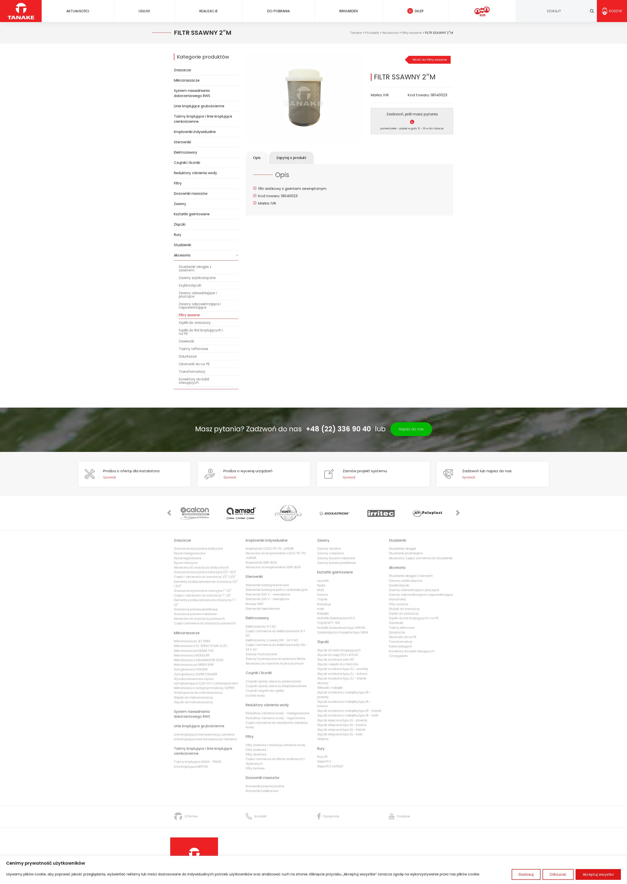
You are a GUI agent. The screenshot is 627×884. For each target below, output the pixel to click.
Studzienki (182, 244)
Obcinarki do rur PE (194, 364)
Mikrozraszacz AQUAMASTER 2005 (199, 660)
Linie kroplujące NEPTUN (191, 766)
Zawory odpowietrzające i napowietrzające (200, 306)
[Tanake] (21, 10)
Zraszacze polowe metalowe (195, 614)
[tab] (257, 158)
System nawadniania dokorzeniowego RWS (192, 93)
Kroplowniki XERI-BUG (261, 562)
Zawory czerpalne (330, 553)
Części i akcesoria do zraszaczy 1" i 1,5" (202, 595)
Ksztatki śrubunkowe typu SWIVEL (341, 628)
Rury (177, 234)
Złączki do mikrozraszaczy (193, 702)
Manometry (397, 599)
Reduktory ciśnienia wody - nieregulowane (277, 713)
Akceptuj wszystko (598, 874)
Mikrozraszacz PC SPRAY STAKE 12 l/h (200, 646)
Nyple (321, 585)
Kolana (322, 595)
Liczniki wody (255, 695)
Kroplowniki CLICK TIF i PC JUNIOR (270, 548)
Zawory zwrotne (328, 548)
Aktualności (77, 11)
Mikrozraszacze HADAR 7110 (194, 651)
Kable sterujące (400, 646)
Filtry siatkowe (256, 750)
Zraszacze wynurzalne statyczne (198, 548)
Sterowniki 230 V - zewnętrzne (267, 599)
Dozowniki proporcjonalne (265, 786)
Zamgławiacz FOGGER (191, 669)
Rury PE (322, 757)
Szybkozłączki (190, 285)
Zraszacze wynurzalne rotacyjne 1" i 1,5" (202, 591)
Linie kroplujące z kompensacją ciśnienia (204, 734)
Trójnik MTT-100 (328, 623)
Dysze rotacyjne (185, 563)
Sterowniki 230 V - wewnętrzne (268, 594)
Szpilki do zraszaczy (195, 322)
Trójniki (322, 599)
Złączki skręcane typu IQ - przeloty (342, 720)
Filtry (178, 183)
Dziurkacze (188, 356)
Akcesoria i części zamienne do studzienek (420, 558)
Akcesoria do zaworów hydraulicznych (275, 663)
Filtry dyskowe (256, 754)
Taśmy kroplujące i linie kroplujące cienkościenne (203, 119)
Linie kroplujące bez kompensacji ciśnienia (205, 739)
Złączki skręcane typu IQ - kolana (341, 725)
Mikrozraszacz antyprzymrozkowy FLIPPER (204, 688)
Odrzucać (558, 874)
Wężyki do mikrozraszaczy (193, 697)
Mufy (320, 590)
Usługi (144, 11)
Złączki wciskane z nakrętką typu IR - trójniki (349, 711)
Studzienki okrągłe (402, 548)
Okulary (322, 683)
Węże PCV (324, 761)
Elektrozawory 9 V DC (261, 626)
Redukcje (324, 604)
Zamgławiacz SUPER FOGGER (195, 674)
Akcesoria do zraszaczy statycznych (201, 567)
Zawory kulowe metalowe (336, 558)
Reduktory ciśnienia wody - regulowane (275, 718)
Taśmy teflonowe (193, 348)
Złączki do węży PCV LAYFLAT (338, 655)
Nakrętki (323, 613)
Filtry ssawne (189, 315)
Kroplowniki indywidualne (195, 131)
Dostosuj (526, 874)
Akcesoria (182, 255)
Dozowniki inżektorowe (262, 791)
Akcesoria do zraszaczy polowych (199, 619)
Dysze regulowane (187, 558)
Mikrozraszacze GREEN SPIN (194, 665)
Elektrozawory (185, 152)
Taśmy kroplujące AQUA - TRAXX (197, 762)
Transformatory (192, 371)
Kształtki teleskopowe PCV (336, 618)
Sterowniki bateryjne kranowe (267, 585)
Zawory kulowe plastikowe (336, 563)
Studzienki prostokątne (405, 553)
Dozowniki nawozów (190, 193)
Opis (257, 157)
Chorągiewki (398, 656)
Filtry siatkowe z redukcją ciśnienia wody (275, 745)
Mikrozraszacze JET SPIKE (192, 641)
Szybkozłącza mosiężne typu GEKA (342, 632)
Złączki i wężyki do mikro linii (337, 664)
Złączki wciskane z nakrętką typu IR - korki (347, 715)
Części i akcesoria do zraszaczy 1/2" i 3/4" (205, 577)
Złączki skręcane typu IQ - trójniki (341, 729)
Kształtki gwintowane (192, 214)
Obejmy (323, 739)
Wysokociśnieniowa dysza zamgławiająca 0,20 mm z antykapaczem (206, 681)
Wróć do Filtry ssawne (429, 59)
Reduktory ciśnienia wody (195, 172)
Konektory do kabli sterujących (194, 381)
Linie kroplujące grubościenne (199, 106)
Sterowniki (182, 142)
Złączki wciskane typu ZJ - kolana (342, 674)
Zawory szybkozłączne (197, 277)
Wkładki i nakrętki (330, 688)
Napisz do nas (411, 429)
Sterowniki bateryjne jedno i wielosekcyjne (276, 590)
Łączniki (323, 581)
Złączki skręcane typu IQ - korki (339, 734)
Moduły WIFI (254, 604)
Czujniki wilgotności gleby (265, 691)
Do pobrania (278, 11)
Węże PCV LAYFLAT (330, 766)
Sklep (419, 11)
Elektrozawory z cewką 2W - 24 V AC (272, 640)
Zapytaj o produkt (291, 157)
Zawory (180, 203)
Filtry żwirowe (255, 768)
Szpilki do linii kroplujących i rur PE (201, 332)
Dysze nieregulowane (189, 553)
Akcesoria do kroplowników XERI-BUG (273, 567)
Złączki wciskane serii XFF (335, 659)
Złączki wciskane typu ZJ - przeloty (342, 669)
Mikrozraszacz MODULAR (191, 655)
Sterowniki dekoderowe (263, 608)
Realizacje (208, 11)
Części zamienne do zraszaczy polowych (205, 623)
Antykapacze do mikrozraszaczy (198, 692)
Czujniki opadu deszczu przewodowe (273, 681)
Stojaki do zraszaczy (404, 609)
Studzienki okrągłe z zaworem (195, 268)
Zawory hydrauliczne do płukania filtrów (275, 659)
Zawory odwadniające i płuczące (198, 295)
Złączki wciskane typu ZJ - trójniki (341, 678)
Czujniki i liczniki (187, 162)
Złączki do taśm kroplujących (339, 650)
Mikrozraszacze (187, 80)
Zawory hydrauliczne (261, 654)
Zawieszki (186, 341)
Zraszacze (182, 70)
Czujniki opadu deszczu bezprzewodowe (276, 686)
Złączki (179, 224)
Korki (320, 609)
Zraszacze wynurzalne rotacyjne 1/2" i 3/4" (205, 572)
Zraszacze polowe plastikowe (195, 609)
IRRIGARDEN (348, 11)
